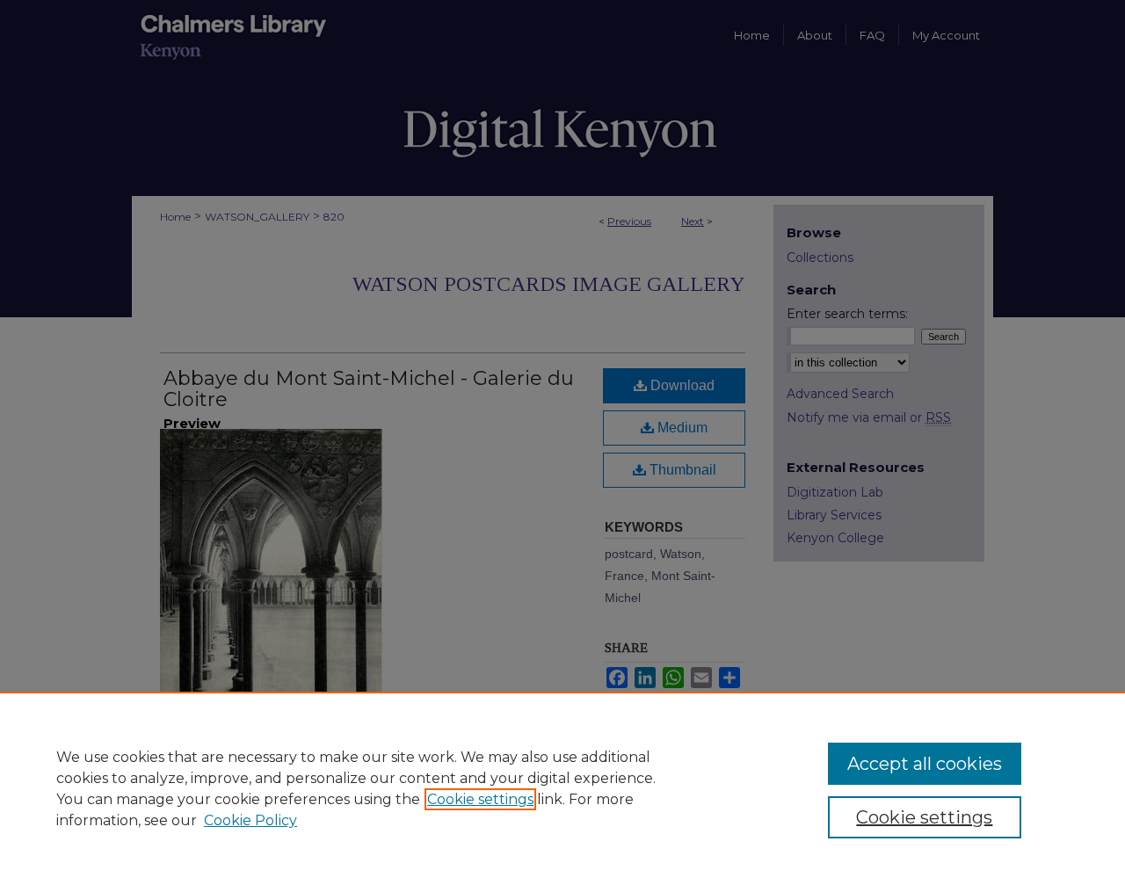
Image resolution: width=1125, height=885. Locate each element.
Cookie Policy (250, 820)
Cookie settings (480, 799)
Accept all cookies (924, 763)
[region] (562, 788)
